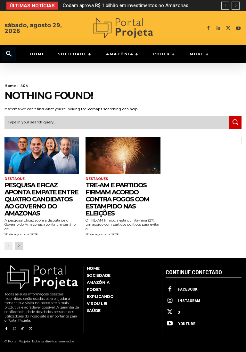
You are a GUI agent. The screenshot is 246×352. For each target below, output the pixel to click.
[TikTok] (22, 328)
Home (10, 85)
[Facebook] (208, 28)
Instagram (189, 300)
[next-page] (19, 246)
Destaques (97, 179)
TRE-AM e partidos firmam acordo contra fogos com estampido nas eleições (117, 199)
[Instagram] (14, 328)
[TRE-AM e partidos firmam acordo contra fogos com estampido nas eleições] (123, 155)
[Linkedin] (218, 28)
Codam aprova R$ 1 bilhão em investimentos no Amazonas (125, 5)
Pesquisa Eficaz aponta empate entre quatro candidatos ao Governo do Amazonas (41, 199)
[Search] (235, 122)
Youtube (186, 323)
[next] (236, 6)
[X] (228, 28)
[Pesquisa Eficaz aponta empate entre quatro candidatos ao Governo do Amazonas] (41, 155)
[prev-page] (8, 246)
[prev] (225, 6)
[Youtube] (238, 28)
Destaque (14, 179)
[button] (9, 54)
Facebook (187, 289)
